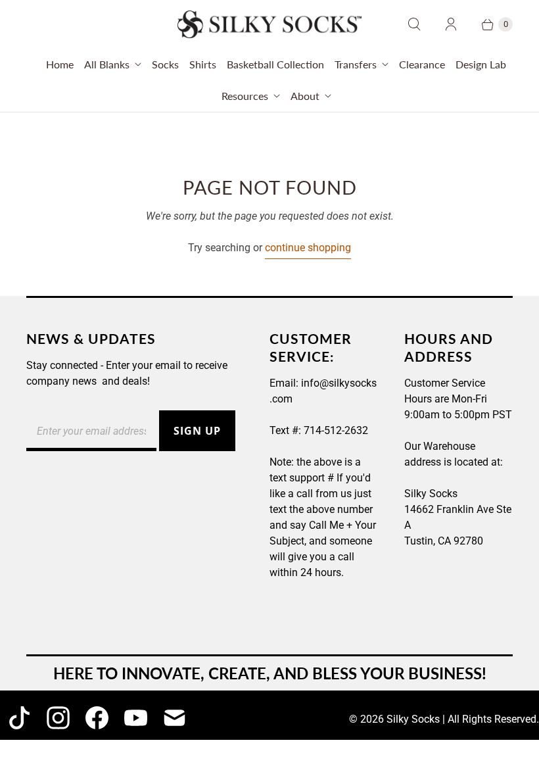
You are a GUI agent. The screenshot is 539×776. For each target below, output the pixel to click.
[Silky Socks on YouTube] (135, 718)
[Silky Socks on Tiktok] (19, 718)
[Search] (414, 24)
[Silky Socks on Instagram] (58, 718)
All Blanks (106, 64)
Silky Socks (413, 719)
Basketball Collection (275, 64)
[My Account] (451, 24)
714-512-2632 (336, 430)
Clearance (422, 64)
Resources (245, 95)
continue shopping (308, 247)
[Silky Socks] (269, 24)
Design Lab (481, 64)
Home (60, 64)
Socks (165, 64)
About (305, 95)
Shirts (202, 64)
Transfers (356, 64)
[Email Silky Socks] (174, 718)
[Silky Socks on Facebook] (97, 718)
